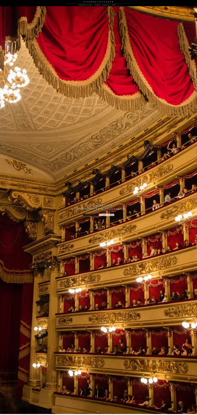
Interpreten (97, 5)
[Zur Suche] (118, 5)
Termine (113, 5)
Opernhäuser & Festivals (85, 5)
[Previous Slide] (3, 210)
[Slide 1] (96, 411)
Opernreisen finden (90, 214)
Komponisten (106, 5)
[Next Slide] (193, 210)
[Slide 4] (100, 411)
